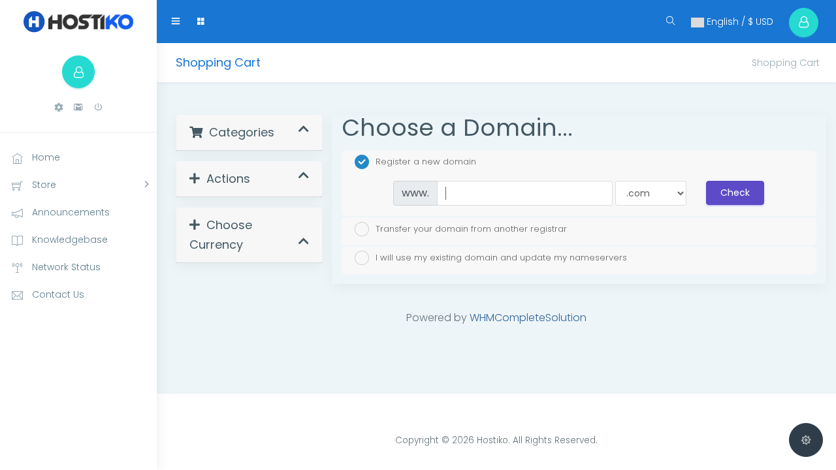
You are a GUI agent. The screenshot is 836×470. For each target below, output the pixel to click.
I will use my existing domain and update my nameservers (501, 257)
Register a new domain (426, 161)
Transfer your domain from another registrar (471, 228)
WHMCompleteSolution (528, 317)
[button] (58, 107)
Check (735, 192)
